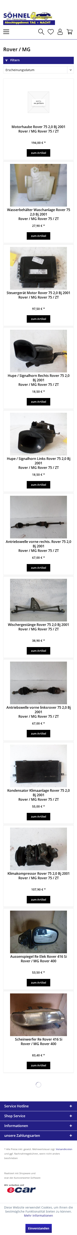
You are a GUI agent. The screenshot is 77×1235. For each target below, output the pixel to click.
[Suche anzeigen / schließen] (41, 32)
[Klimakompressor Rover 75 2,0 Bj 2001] (38, 849)
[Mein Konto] (60, 32)
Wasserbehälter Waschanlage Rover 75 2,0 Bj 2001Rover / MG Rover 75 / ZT (38, 214)
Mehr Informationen (38, 1215)
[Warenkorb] (69, 32)
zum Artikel (38, 153)
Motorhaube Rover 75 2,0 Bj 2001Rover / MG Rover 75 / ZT (38, 129)
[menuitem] (7, 32)
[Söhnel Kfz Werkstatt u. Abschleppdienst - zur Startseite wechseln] (29, 14)
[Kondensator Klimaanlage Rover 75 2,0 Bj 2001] (38, 766)
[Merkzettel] (50, 32)
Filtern (14, 60)
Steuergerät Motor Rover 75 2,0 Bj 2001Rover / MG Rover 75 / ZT (38, 295)
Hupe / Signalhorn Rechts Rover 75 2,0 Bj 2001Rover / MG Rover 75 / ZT (39, 380)
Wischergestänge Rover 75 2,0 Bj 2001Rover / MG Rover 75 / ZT (38, 627)
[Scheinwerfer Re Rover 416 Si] (38, 1014)
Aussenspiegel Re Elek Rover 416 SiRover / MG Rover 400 (38, 958)
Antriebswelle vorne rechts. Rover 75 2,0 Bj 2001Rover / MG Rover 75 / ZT (38, 546)
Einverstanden (38, 1228)
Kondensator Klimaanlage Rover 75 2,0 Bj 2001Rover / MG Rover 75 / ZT (38, 795)
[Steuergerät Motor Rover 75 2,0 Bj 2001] (38, 268)
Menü (7, 32)
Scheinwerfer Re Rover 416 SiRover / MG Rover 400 (38, 1041)
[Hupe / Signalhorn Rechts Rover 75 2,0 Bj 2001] (38, 351)
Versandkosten (64, 1149)
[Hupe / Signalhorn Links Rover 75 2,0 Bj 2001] (38, 434)
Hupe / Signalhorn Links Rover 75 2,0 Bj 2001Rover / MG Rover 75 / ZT (38, 463)
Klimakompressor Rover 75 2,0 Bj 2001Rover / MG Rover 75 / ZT (38, 875)
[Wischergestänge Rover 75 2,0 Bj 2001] (38, 600)
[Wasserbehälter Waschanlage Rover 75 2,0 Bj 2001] (38, 185)
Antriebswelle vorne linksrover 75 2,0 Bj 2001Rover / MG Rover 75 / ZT (38, 712)
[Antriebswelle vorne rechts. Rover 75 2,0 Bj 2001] (38, 517)
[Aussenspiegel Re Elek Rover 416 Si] (38, 932)
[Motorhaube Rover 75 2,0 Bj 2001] (38, 102)
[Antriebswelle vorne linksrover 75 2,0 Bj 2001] (38, 683)
